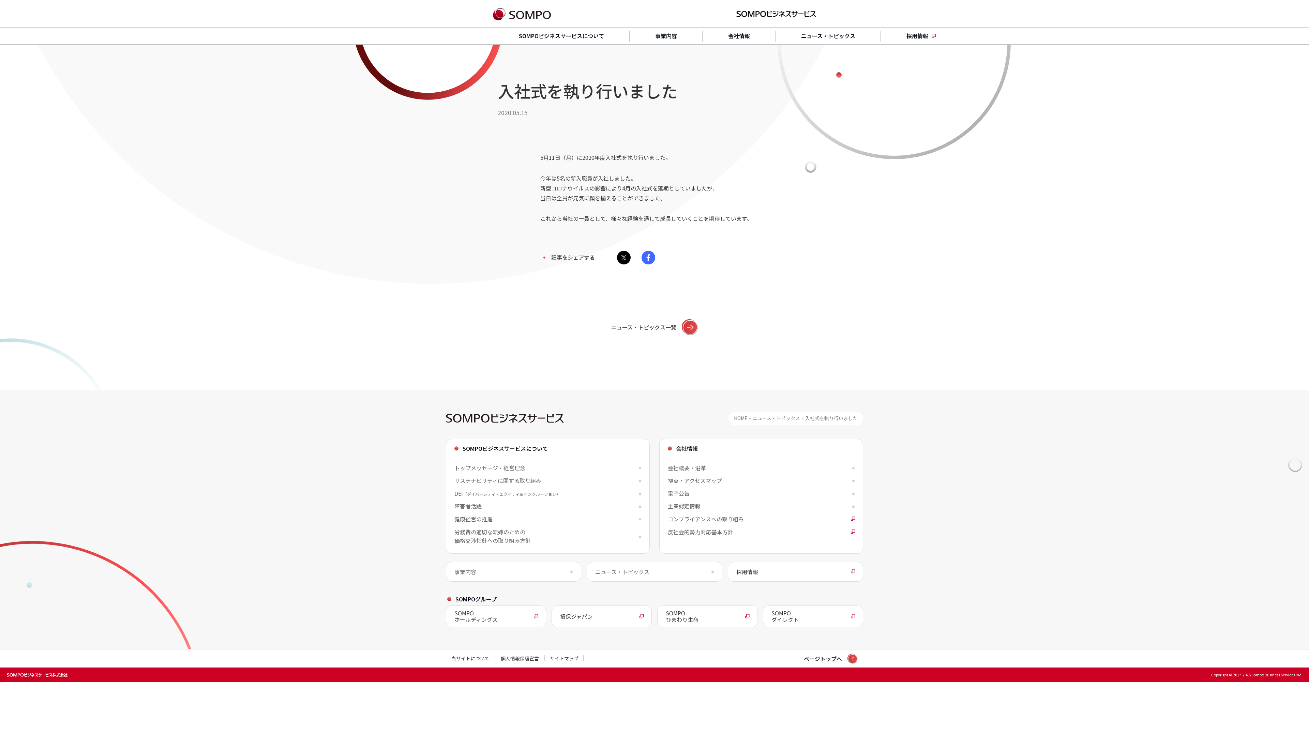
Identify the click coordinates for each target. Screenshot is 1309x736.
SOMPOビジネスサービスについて (561, 36)
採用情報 (917, 36)
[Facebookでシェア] (648, 257)
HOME (741, 418)
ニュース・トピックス (828, 36)
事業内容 (666, 36)
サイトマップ (564, 658)
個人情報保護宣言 (520, 658)
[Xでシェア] (624, 257)
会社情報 (739, 36)
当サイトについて (470, 658)
